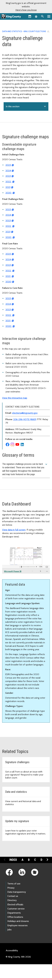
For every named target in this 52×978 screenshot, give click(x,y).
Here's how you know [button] (26, 10)
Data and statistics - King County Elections (24, 31)
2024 (8, 170)
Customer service (16, 908)
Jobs (9, 929)
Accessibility (12, 950)
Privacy (10, 887)
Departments (14, 912)
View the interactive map (14, 398)
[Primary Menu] (49, 16)
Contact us (12, 896)
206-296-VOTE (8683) (24, 419)
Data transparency (16, 892)
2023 (8, 176)
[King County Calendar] (30, 16)
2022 (8, 181)
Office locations (15, 917)
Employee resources (17, 925)
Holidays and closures (18, 921)
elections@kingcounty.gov (25, 413)
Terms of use (13, 883)
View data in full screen (14, 529)
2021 (7, 187)
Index (13, 859)
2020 (8, 192)
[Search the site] (42, 16)
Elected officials (15, 904)
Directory (12, 900)
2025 (8, 165)
